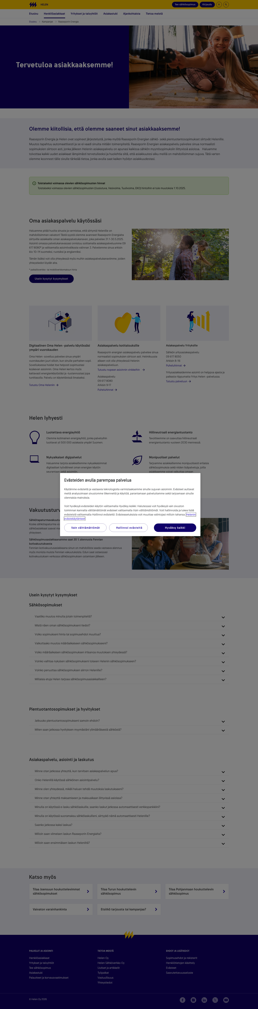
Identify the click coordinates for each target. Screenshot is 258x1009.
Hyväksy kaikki (175, 527)
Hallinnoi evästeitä (129, 527)
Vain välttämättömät (85, 527)
